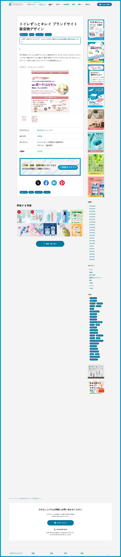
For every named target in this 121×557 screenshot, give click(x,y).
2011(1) (91, 246)
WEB (31, 34)
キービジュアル (94, 351)
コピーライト (94, 359)
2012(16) (92, 243)
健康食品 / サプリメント (95, 277)
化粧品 (91, 272)
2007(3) (92, 256)
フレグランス (94, 348)
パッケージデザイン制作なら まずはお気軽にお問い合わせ (58, 39)
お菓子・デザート (94, 311)
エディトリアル (94, 343)
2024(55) (92, 211)
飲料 (97, 354)
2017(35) (92, 230)
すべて (91, 269)
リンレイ (48, 34)
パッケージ (93, 298)
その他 (91, 288)
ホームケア (39, 34)
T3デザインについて (16, 553)
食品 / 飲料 (92, 275)
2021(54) (92, 219)
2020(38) (92, 222)
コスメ (92, 335)
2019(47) (92, 224)
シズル (92, 306)
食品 (92, 354)
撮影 (98, 324)
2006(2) (92, 259)
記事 (51, 553)
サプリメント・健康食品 (96, 322)
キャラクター (94, 332)
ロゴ (92, 308)
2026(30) (92, 206)
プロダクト (93, 314)
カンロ (98, 306)
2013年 (40, 151)
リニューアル (94, 330)
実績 (33, 553)
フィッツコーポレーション (96, 341)
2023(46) (92, 214)
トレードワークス (95, 356)
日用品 (39, 136)
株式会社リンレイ (43, 130)
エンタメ (91, 285)
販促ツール (24, 34)
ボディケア (99, 335)
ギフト (92, 338)
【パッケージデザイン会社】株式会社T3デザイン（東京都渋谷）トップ (25, 498)
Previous (22, 92)
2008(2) (92, 254)
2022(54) (92, 216)
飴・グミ (92, 303)
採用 (65, 553)
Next (77, 92)
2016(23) (92, 232)
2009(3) (92, 251)
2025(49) (92, 208)
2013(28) (92, 240)
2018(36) (92, 227)
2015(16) (92, 235)
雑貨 (90, 280)
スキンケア (93, 316)
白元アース (93, 327)
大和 (98, 338)
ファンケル (93, 319)
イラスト (100, 303)
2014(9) (91, 238)
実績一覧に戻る (51, 244)
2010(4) (91, 248)
